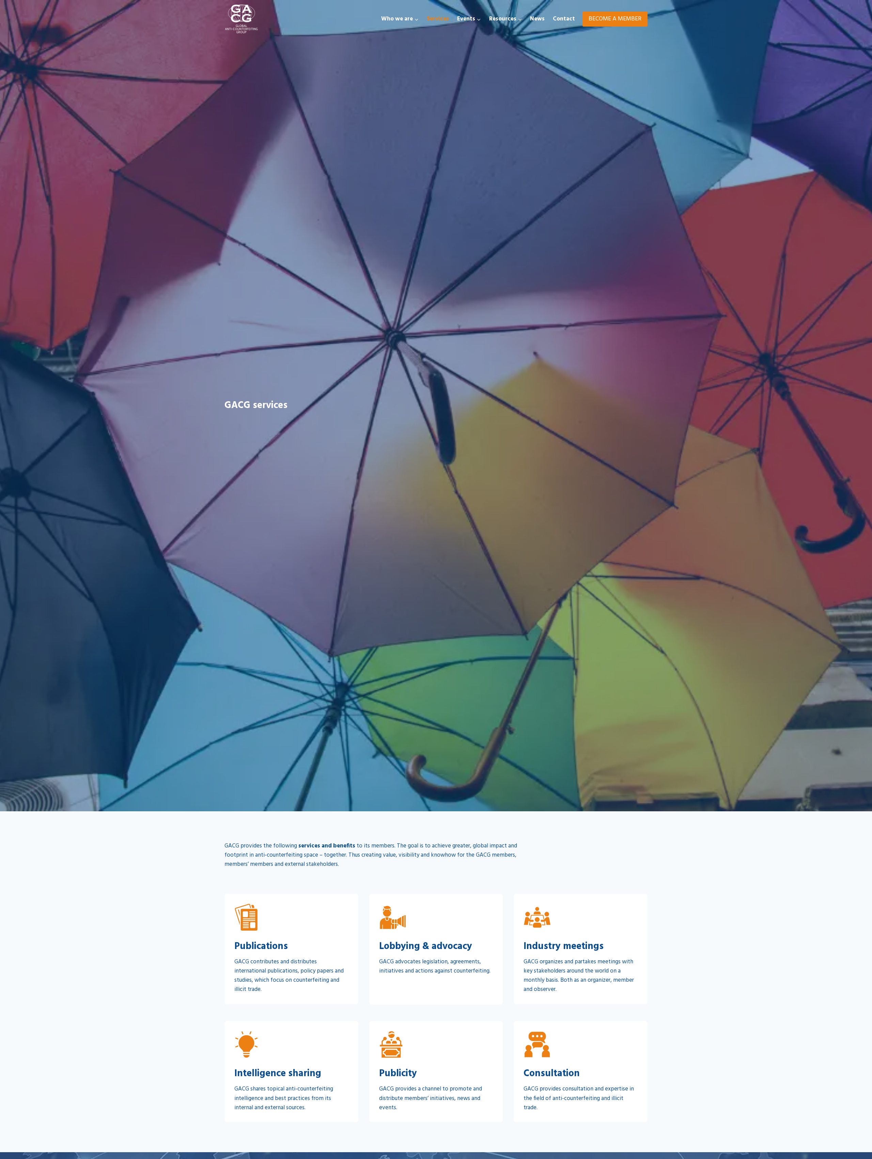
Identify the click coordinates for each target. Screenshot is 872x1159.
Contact (564, 19)
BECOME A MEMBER (615, 19)
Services (438, 19)
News (537, 19)
